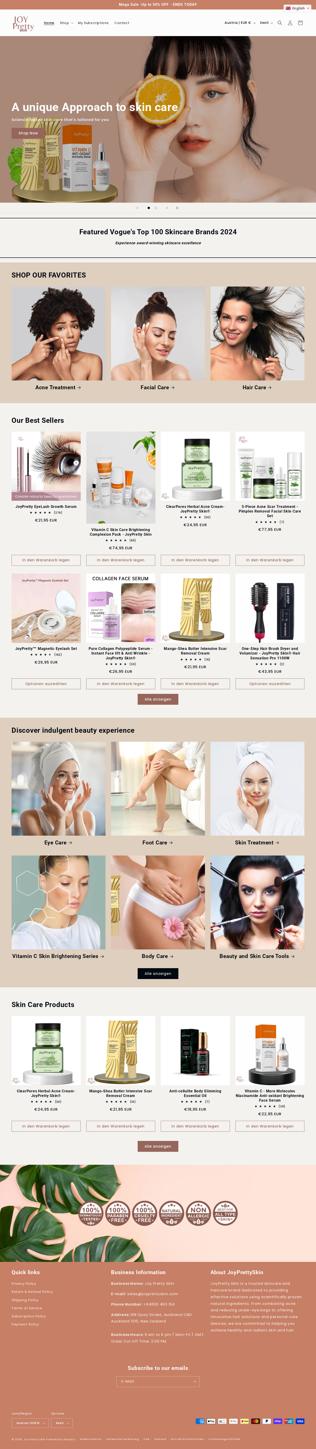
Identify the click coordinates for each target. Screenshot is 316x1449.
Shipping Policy (25, 1300)
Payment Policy (25, 1324)
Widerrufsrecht (91, 1439)
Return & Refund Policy (32, 1291)
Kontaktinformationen (187, 1439)
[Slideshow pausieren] (178, 208)
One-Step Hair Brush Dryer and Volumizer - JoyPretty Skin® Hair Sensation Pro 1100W (269, 653)
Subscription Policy (29, 1316)
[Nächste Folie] (167, 208)
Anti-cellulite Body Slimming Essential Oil (195, 1093)
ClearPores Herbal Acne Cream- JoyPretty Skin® (195, 508)
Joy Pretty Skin (34, 1439)
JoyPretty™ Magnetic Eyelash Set (46, 648)
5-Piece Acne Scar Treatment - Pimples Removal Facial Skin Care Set (270, 511)
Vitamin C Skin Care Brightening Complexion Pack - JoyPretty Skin (121, 532)
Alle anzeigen (158, 699)
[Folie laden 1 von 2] (148, 207)
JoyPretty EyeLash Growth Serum (46, 506)
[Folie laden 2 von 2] (155, 207)
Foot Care (155, 843)
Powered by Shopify (60, 1439)
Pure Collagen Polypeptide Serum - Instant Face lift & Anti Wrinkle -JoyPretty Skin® (121, 653)
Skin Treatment (254, 843)
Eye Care (55, 843)
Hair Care (254, 387)
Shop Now (176, 133)
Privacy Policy (24, 1283)
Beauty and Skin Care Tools (254, 956)
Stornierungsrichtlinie (224, 1439)
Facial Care (155, 387)
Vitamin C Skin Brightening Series (55, 956)
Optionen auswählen (46, 683)
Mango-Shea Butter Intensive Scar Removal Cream (195, 650)
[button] (66, 23)
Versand (160, 1439)
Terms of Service (27, 1308)
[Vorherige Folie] (137, 208)
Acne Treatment (55, 387)
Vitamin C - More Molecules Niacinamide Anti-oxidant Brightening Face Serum (270, 1096)
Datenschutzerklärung (122, 1439)
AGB (146, 1439)
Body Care (155, 956)
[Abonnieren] (194, 1381)
